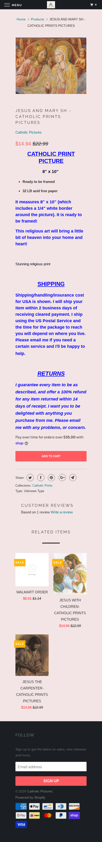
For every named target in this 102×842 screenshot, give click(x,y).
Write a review (62, 512)
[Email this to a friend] (72, 477)
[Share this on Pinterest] (51, 477)
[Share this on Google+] (61, 477)
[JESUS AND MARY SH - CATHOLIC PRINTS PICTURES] (51, 65)
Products (37, 19)
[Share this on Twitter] (29, 477)
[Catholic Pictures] (51, 4)
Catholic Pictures (28, 132)
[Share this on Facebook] (40, 477)
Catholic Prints (42, 485)
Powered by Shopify (30, 797)
